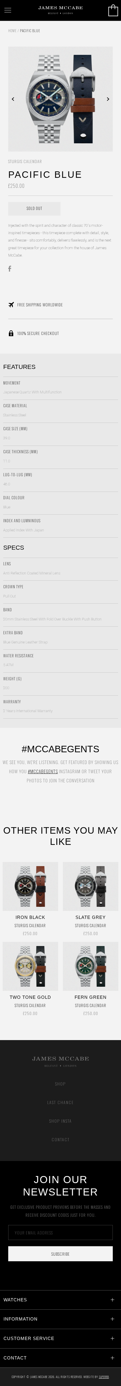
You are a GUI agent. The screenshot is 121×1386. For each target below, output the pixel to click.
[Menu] (8, 10)
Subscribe (60, 1254)
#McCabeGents (43, 771)
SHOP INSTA (60, 1121)
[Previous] (34, 99)
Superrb (104, 1376)
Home (12, 30)
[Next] (86, 99)
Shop (60, 1083)
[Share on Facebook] (11, 268)
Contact (61, 1139)
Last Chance (60, 1102)
